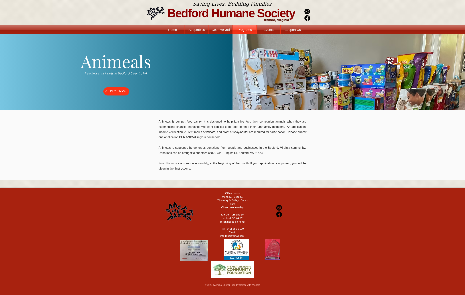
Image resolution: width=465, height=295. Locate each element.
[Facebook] (307, 18)
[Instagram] (307, 11)
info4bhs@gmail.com (232, 235)
